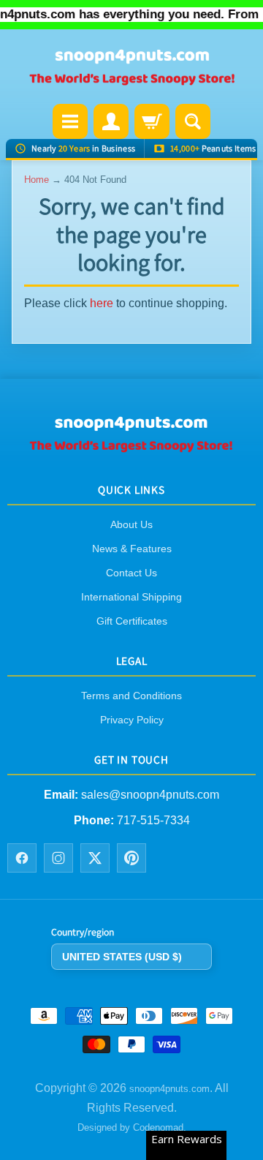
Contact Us (131, 573)
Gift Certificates (131, 621)
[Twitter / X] (95, 858)
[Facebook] (22, 858)
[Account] (111, 121)
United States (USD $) (122, 956)
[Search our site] (192, 121)
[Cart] (151, 121)
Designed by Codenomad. (131, 1127)
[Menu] (70, 121)
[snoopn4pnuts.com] (131, 68)
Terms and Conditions (131, 695)
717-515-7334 (153, 819)
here (101, 303)
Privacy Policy (132, 720)
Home (36, 179)
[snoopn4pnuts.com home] (131, 446)
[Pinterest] (131, 858)
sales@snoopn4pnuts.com (150, 794)
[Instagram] (58, 858)
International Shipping (131, 597)
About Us (131, 524)
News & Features (132, 548)
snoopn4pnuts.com (169, 1088)
